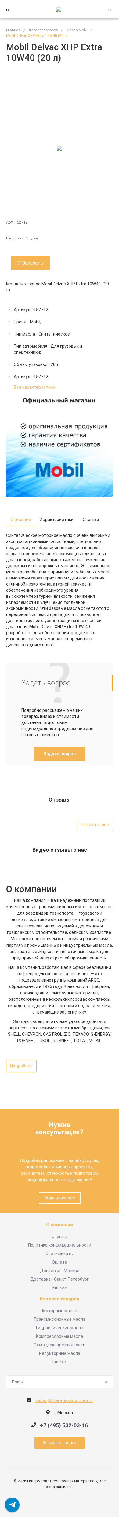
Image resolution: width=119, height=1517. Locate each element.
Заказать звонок (59, 1442)
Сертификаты (59, 1253)
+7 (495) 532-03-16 (64, 1425)
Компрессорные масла (59, 1336)
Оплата (59, 1262)
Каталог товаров (59, 1299)
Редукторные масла (59, 1353)
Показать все (95, 824)
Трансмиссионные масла (59, 1319)
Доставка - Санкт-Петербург (59, 1279)
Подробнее (21, 1065)
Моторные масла (59, 1310)
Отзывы (60, 1236)
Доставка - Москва (59, 1270)
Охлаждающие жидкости (59, 1344)
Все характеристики (34, 387)
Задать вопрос (60, 753)
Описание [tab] (21, 519)
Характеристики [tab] (57, 519)
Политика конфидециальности (59, 1245)
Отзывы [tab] (91, 519)
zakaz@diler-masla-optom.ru (64, 1400)
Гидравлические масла (59, 1327)
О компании (59, 1224)
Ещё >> (59, 1287)
